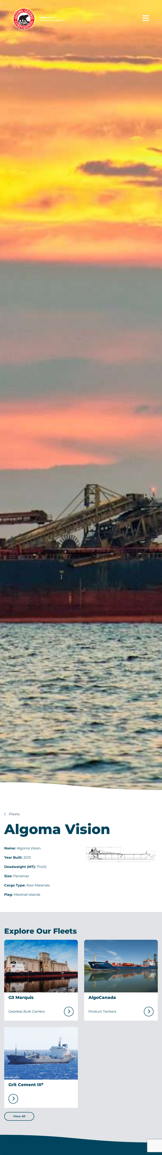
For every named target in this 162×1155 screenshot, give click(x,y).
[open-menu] (145, 18)
